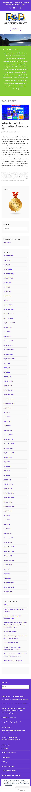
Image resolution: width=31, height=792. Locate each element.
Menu (16, 29)
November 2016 (9, 587)
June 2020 (7, 417)
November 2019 (9, 444)
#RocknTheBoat (15, 23)
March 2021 (7, 376)
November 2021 (9, 350)
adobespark (9, 173)
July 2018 (7, 515)
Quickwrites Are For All (11, 631)
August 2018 (8, 511)
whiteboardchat (6, 180)
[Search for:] (15, 228)
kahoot (20, 177)
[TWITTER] (17, 7)
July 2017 (7, 569)
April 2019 (7, 475)
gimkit (8, 177)
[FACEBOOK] (10, 7)
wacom (21, 179)
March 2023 (8, 296)
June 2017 (7, 574)
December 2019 (9, 439)
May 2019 (7, 470)
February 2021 (8, 381)
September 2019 (9, 453)
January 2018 (8, 542)
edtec (3, 175)
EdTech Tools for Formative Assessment (15, 126)
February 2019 (8, 484)
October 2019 (8, 448)
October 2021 (8, 354)
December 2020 (9, 390)
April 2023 (7, 291)
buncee (15, 173)
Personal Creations (8, 766)
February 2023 (8, 300)
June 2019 (7, 466)
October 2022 (8, 318)
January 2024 (8, 269)
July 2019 (7, 462)
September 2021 (9, 359)
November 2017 (9, 551)
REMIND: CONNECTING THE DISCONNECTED (15, 704)
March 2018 (7, 533)
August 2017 (8, 565)
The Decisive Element (11, 642)
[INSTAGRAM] (21, 7)
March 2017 (7, 578)
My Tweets (7, 242)
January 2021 (8, 385)
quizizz (3, 179)
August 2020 (8, 408)
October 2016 (8, 591)
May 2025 (7, 260)
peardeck (25, 177)
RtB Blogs (5, 762)
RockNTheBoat (10, 179)
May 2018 (7, 524)
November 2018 (9, 497)
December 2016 (9, 582)
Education (17, 132)
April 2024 (7, 264)
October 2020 (8, 399)
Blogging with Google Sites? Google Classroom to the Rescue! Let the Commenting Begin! (15, 625)
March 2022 (8, 336)
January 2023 (8, 305)
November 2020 (9, 394)
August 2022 (8, 327)
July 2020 (7, 412)
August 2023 (8, 282)
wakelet (25, 179)
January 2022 (8, 345)
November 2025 (9, 255)
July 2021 (7, 363)
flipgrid (13, 175)
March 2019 (7, 479)
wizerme (13, 180)
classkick (20, 173)
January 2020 (8, 435)
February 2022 (8, 341)
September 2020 (9, 403)
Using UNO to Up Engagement (13, 660)
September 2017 (9, 560)
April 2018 (7, 529)
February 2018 (8, 538)
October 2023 (8, 278)
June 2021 (7, 367)
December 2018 (9, 493)
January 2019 (8, 488)
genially (4, 177)
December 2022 (9, 309)
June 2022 (7, 332)
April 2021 (7, 372)
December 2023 (9, 273)
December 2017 (9, 547)
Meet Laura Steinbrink (9, 753)
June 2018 (7, 520)
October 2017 (8, 556)
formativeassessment (21, 175)
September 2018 (9, 506)
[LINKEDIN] (14, 7)
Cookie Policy (8, 785)
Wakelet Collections (9, 770)
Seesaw (16, 179)
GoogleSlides (13, 177)
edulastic (7, 175)
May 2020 (7, 421)
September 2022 (9, 323)
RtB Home (7, 605)
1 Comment (21, 180)
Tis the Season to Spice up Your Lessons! (15, 699)
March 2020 (8, 430)
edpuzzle (26, 173)
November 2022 (9, 314)
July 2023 (7, 287)
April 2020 (7, 426)
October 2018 (8, 502)
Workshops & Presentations (11, 775)
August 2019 (8, 457)
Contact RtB (6, 757)
